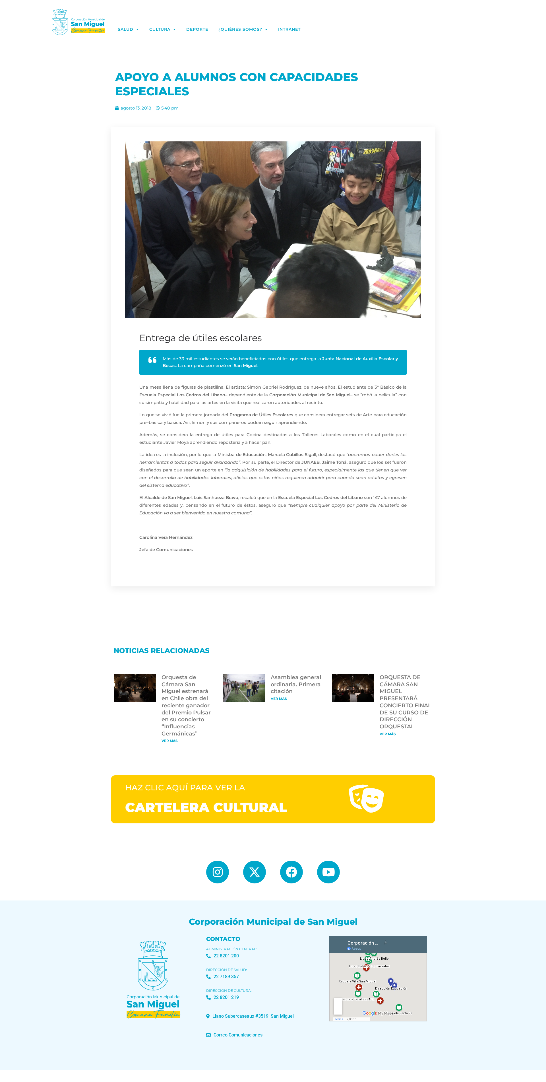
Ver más (170, 741)
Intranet (289, 29)
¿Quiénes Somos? (240, 29)
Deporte (197, 29)
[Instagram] (217, 872)
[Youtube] (328, 872)
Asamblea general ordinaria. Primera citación (296, 684)
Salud (125, 29)
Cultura (159, 29)
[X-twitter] (254, 872)
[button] (250, 1016)
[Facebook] (291, 872)
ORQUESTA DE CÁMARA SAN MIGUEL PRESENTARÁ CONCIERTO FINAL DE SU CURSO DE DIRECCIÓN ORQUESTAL (405, 702)
